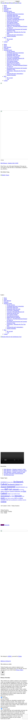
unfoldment (20, 499)
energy (2, 491)
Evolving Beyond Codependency (15, 327)
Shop (5, 330)
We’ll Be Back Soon (9, 475)
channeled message (20, 487)
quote (3, 498)
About (5, 299)
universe (24, 499)
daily (6, 489)
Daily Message (7, 300)
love (13, 496)
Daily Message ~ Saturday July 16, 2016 (9, 163)
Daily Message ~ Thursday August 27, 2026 (15, 469)
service (12, 498)
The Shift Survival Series (13, 316)
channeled (11, 486)
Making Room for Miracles (13, 317)
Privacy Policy (19, 670)
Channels (6, 302)
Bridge (20, 656)
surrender (3, 499)
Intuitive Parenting (11, 328)
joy (10, 496)
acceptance (4, 482)
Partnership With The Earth (13, 309)
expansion (12, 491)
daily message (14, 489)
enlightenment (6, 491)
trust (7, 499)
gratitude (9, 493)
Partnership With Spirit (12, 307)
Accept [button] (14, 670)
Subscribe (7, 525)
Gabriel (4, 493)
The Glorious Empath (12, 314)
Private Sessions (11, 304)
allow (12, 482)
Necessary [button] (3, 696)
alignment (9, 482)
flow (24, 491)
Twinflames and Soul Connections (15, 306)
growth (12, 493)
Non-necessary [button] (4, 707)
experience (17, 491)
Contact (6, 334)
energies (22, 489)
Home (5, 298)
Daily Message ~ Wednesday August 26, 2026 (15, 470)
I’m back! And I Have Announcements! (13, 473)
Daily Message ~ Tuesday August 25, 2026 (14, 472)
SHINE (10, 656)
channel (3, 487)
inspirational (5, 496)
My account (10, 331)
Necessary (5, 697)
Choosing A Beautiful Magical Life (15, 311)
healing (15, 493)
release (6, 498)
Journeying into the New (13, 313)
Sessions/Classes (8, 303)
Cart (8, 332)
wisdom (3, 502)
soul (18, 498)
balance (21, 484)
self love (9, 498)
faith (22, 491)
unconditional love (14, 499)
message (18, 496)
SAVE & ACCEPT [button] (5, 718)
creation (2, 489)
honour (18, 493)
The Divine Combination (13, 310)
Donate (2, 525)
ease (20, 489)
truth (10, 499)
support (21, 498)
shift (15, 498)
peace (23, 496)
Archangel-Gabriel (14, 484)
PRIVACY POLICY (6, 661)
